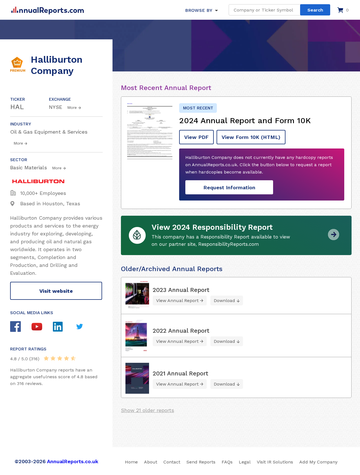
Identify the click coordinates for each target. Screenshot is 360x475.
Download (224, 300)
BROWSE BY (198, 10)
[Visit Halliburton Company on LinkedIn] (63, 327)
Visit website (56, 291)
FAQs (227, 462)
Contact (171, 462)
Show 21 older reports (147, 410)
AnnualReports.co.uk (72, 461)
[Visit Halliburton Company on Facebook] (21, 327)
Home (131, 462)
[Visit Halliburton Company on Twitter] (85, 327)
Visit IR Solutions (275, 462)
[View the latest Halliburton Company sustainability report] (333, 238)
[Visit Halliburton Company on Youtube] (42, 327)
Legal (245, 462)
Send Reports (200, 462)
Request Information (229, 187)
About (150, 462)
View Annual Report (177, 300)
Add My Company (318, 462)
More (72, 107)
